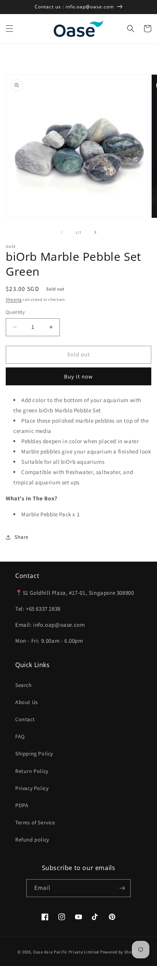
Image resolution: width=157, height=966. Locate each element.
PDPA (21, 805)
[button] (9, 28)
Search (23, 685)
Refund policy (32, 839)
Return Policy (31, 771)
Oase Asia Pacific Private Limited (66, 952)
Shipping (14, 299)
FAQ (20, 736)
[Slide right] (95, 232)
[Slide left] (61, 232)
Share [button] (21, 536)
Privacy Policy (31, 788)
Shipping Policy (34, 753)
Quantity (15, 312)
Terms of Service (35, 822)
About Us (26, 702)
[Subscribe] (122, 888)
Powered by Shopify (119, 952)
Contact (25, 719)
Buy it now (78, 376)
